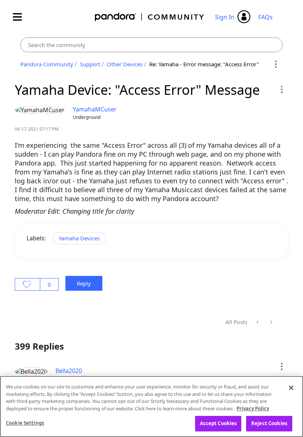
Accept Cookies (218, 423)
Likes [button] (27, 284)
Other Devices (125, 64)
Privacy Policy (252, 408)
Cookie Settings (25, 423)
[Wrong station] (270, 322)
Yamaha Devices (79, 238)
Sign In (224, 17)
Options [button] (276, 64)
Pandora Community (150, 17)
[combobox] (151, 44)
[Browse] (21, 17)
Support (90, 64)
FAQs (265, 17)
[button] (281, 89)
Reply (84, 283)
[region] (151, 406)
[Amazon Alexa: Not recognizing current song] (258, 322)
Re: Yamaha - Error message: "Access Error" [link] (204, 64)
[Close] (291, 388)
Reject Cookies (269, 423)
